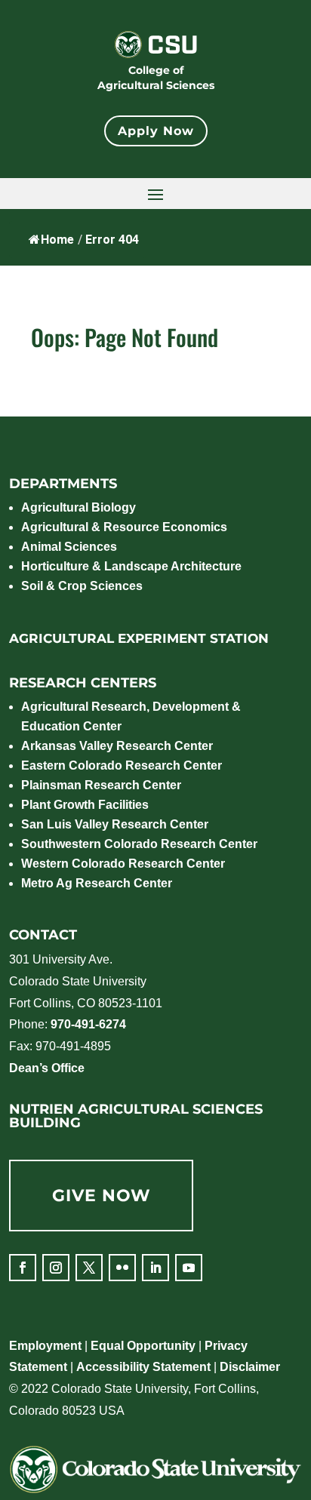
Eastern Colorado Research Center (121, 765)
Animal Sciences (69, 546)
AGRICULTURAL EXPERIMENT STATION (139, 638)
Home (57, 239)
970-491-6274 (88, 1024)
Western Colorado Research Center (123, 863)
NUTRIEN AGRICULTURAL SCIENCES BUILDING (136, 1116)
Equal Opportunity (143, 1345)
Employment (45, 1345)
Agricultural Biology (78, 507)
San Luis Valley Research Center (114, 824)
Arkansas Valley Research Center (117, 745)
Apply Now (156, 131)
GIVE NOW (101, 1195)
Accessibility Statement (143, 1366)
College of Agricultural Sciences (155, 77)
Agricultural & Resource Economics (124, 527)
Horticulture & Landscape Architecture (131, 566)
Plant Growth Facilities (85, 804)
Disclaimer (250, 1366)
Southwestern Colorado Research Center (139, 844)
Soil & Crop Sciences (82, 585)
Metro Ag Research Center (96, 883)
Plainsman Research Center (101, 785)
